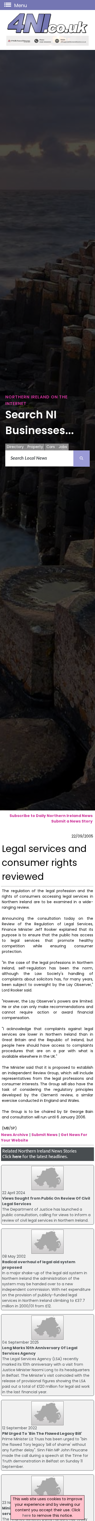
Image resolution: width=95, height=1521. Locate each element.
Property (35, 446)
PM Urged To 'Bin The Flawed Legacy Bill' (42, 1433)
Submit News (44, 1134)
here (16, 1157)
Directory (15, 446)
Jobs (63, 446)
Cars (50, 446)
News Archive (14, 1134)
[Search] (81, 458)
